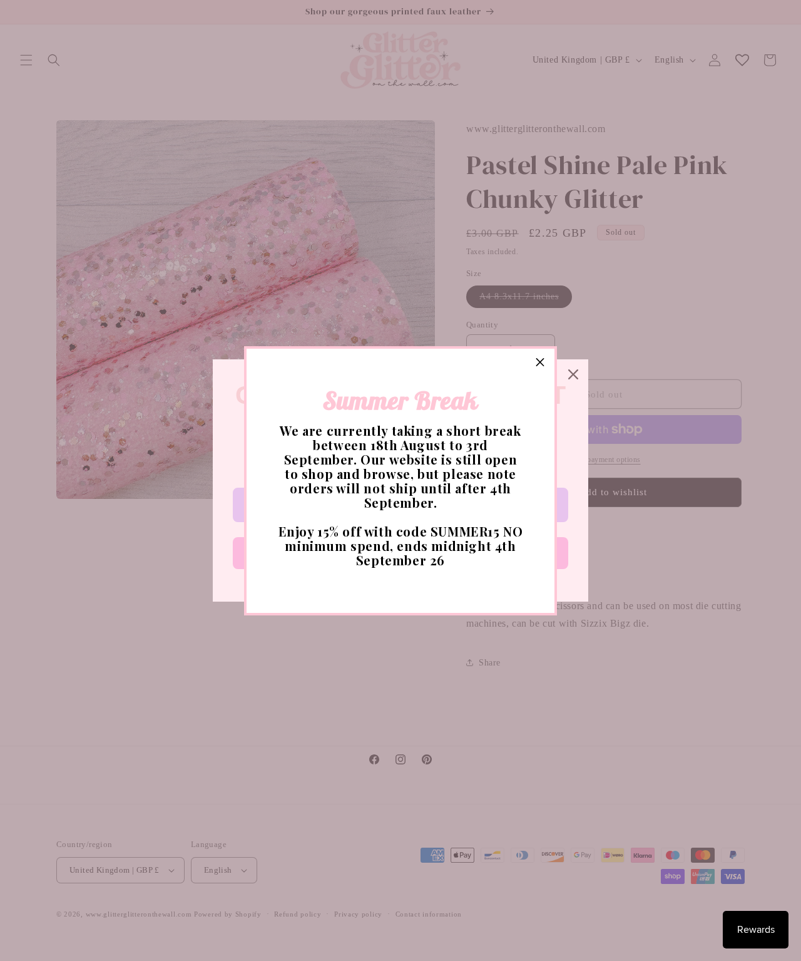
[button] (540, 363)
